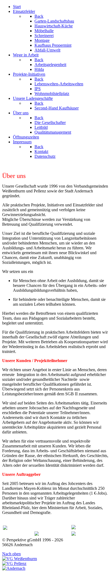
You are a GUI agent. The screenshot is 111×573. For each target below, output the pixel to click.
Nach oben (11, 554)
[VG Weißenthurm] (19, 558)
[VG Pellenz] (14, 563)
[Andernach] (13, 568)
